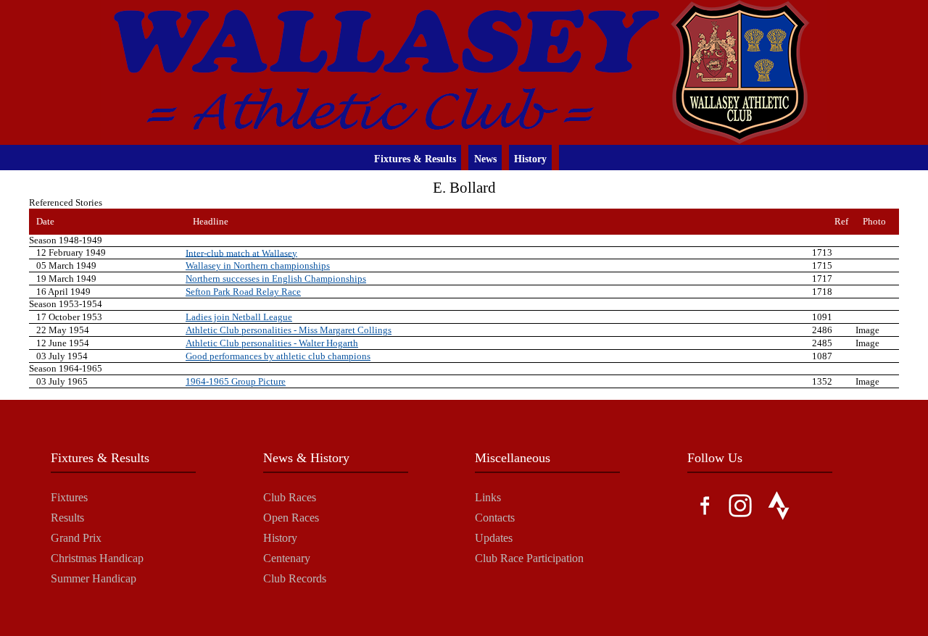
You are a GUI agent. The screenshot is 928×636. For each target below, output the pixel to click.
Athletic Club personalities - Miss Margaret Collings (289, 330)
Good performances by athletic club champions (278, 356)
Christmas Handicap (97, 558)
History (530, 158)
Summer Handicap (93, 578)
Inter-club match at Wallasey (241, 252)
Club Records (294, 578)
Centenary (286, 558)
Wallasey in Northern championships (258, 265)
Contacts (495, 517)
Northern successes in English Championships (276, 278)
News (485, 158)
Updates (494, 538)
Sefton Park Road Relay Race (243, 291)
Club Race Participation (529, 558)
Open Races (291, 517)
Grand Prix (76, 538)
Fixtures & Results (415, 158)
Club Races (289, 497)
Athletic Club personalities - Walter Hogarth (272, 343)
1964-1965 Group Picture (236, 381)
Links (488, 497)
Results (67, 517)
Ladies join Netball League (239, 316)
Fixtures (69, 497)
